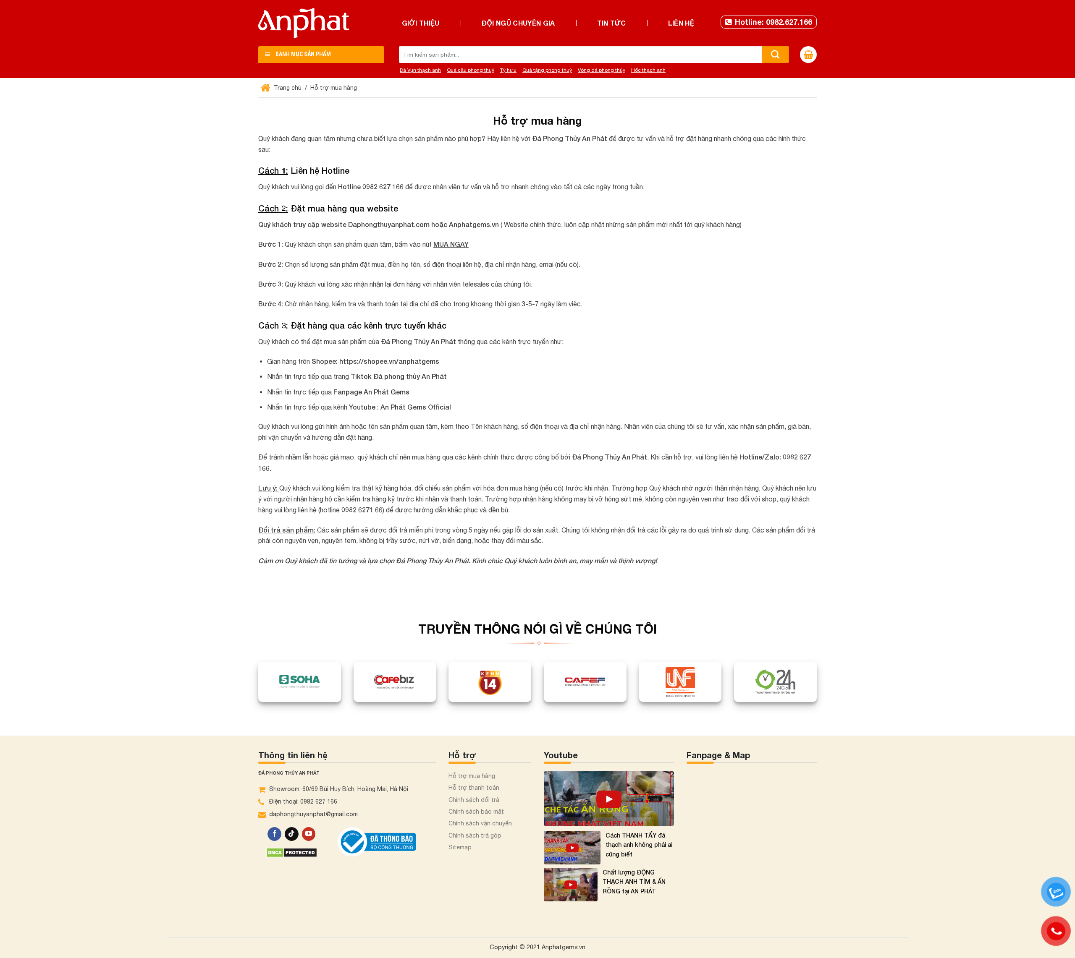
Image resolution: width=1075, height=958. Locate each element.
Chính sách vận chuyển (480, 823)
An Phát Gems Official (415, 407)
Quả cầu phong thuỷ (470, 70)
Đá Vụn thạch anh (420, 70)
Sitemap (460, 847)
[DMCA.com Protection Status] (291, 851)
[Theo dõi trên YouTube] (309, 834)
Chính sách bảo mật (476, 811)
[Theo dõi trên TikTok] (292, 834)
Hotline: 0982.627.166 (773, 21)
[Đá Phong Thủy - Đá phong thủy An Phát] (303, 23)
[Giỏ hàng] (808, 54)
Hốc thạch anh (648, 70)
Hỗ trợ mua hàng (471, 776)
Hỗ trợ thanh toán (473, 787)
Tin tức (611, 23)
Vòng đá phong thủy (601, 70)
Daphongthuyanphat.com (389, 224)
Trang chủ (287, 87)
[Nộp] (775, 54)
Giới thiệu (421, 23)
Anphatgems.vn (474, 224)
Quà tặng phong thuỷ (547, 70)
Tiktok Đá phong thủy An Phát (399, 376)
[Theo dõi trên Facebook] (274, 834)
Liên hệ (681, 23)
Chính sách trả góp (474, 835)
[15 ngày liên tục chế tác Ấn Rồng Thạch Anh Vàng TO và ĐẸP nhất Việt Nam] (609, 798)
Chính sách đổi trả (473, 799)
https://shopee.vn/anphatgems (389, 361)
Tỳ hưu (508, 70)
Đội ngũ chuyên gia (518, 23)
